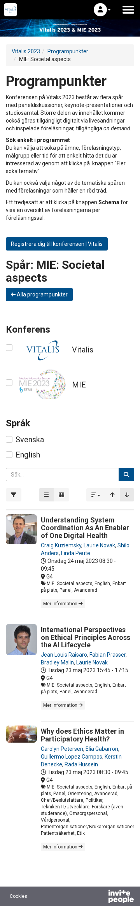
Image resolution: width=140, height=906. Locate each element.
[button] (102, 9)
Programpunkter (67, 51)
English (28, 454)
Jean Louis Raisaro (64, 655)
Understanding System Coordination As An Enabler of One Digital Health (85, 528)
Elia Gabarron (102, 749)
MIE (79, 384)
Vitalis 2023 (26, 51)
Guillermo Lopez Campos (71, 757)
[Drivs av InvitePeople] (101, 897)
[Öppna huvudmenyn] (128, 9)
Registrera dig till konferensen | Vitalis (57, 244)
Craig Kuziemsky (61, 545)
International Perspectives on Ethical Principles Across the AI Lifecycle (85, 637)
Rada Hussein (81, 764)
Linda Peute (75, 553)
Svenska (30, 439)
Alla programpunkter (42, 294)
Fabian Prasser (107, 655)
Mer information (61, 603)
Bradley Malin (57, 662)
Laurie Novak (99, 545)
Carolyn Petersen (62, 749)
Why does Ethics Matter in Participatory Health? (82, 735)
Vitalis (82, 349)
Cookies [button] (18, 896)
